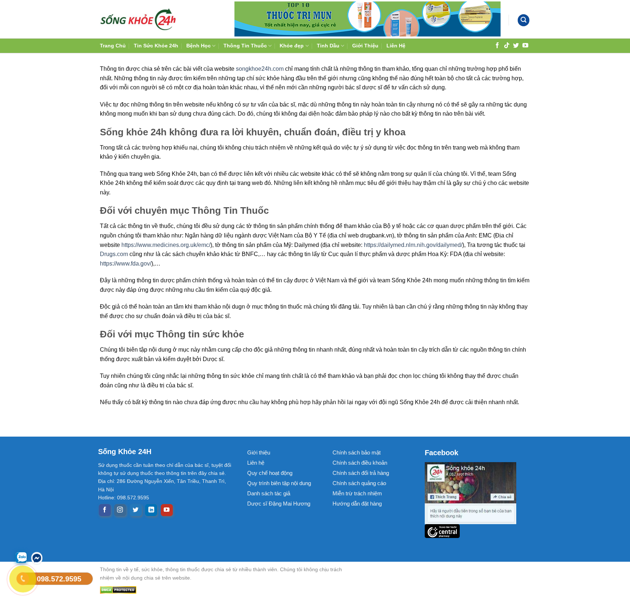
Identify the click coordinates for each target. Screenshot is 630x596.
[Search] (523, 20)
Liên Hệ (395, 46)
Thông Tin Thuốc (245, 46)
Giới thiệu (258, 452)
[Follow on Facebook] (497, 45)
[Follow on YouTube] (525, 45)
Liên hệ (255, 463)
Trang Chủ (113, 46)
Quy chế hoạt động (269, 473)
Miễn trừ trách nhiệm (357, 493)
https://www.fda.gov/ (125, 263)
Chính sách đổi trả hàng (360, 473)
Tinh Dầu (328, 46)
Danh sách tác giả (268, 493)
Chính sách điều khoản (359, 463)
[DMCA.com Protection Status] (227, 590)
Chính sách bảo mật (356, 452)
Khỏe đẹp (292, 46)
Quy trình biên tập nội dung (279, 483)
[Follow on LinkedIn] (151, 510)
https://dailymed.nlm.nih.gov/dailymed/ (413, 245)
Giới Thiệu (365, 46)
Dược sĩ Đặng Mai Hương (278, 503)
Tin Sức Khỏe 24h (156, 46)
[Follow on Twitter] (516, 45)
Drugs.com (114, 254)
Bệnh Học (198, 46)
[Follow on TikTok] (507, 45)
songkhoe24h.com (260, 69)
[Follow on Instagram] (120, 510)
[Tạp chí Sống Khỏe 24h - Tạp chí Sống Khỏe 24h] (138, 19)
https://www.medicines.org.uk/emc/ (165, 245)
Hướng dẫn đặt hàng (357, 503)
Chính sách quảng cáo (359, 483)
